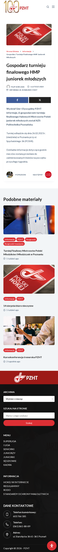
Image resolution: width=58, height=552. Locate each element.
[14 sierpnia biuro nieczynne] (28, 279)
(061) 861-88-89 (21, 526)
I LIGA (6, 445)
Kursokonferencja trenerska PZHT (22, 357)
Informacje (15, 90)
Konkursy (27, 90)
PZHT (34, 90)
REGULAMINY (11, 486)
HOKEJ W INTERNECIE (16, 482)
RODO (7, 489)
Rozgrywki (31, 239)
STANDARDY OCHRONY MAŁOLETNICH (26, 493)
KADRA (7, 464)
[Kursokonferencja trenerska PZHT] (28, 330)
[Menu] (53, 6)
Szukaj (29, 423)
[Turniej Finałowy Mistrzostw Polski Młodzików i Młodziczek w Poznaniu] (28, 219)
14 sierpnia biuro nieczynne (18, 305)
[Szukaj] (48, 7)
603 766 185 (19, 516)
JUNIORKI (9, 457)
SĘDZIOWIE (9, 460)
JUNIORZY (9, 453)
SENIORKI (8, 449)
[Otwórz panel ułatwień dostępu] (52, 546)
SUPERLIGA (9, 441)
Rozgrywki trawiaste (14, 244)
